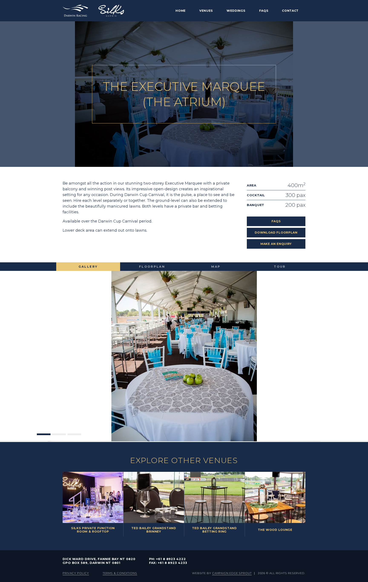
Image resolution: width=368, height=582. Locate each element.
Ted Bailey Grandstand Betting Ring (214, 529)
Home (180, 10)
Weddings (236, 10)
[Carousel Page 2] (59, 409)
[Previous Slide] (10, 343)
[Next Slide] (358, 343)
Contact (290, 10)
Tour (280, 266)
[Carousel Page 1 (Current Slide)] (43, 409)
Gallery (88, 266)
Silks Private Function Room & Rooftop (93, 529)
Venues (206, 10)
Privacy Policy (76, 573)
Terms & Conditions (120, 573)
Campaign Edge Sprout (232, 573)
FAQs (264, 10)
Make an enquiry (276, 244)
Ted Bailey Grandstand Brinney (153, 529)
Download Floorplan (276, 232)
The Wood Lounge (275, 529)
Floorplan (152, 266)
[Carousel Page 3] (74, 409)
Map (215, 266)
